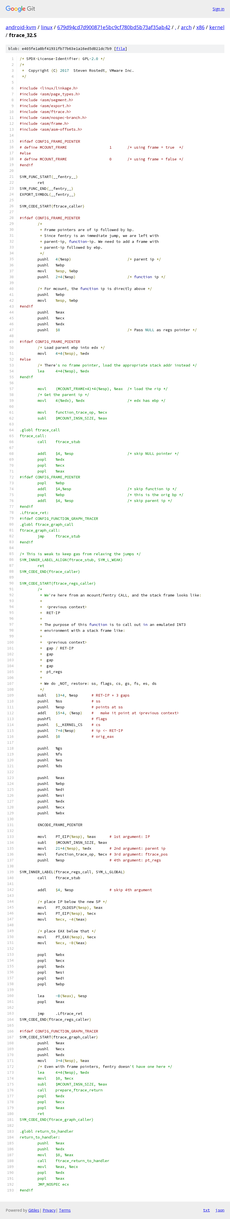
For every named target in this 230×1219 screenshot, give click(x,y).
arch (186, 27)
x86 (200, 27)
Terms (65, 1210)
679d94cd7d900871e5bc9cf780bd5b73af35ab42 (113, 27)
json (219, 1210)
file (120, 48)
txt (206, 1210)
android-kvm (21, 27)
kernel (216, 27)
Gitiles (33, 1210)
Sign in (218, 8)
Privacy (49, 1210)
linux (46, 27)
